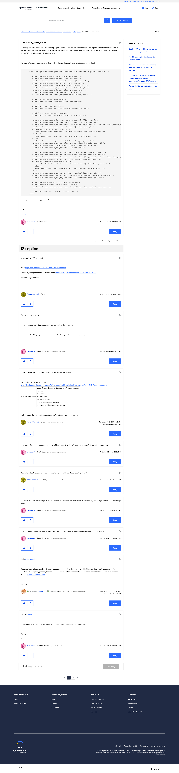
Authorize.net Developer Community (106, 8)
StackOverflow (134, 712)
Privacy (143, 746)
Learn (53, 699)
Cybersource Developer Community (25, 8)
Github (130, 708)
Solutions (55, 708)
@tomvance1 (30, 559)
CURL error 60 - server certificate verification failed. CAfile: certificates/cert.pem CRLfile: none (142, 78)
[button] (24, 231)
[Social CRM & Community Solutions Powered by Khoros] (155, 768)
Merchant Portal (20, 704)
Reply (115, 231)
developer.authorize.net (131, 1)
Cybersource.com (97, 699)
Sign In (157, 8)
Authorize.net (129, 746)
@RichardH (31, 614)
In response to (57, 351)
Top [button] (22, 768)
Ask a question (122, 20)
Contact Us (95, 704)
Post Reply (111, 667)
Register (17, 699)
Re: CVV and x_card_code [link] (90, 32)
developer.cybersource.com (150, 1)
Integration (76, 32)
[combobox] (78, 20)
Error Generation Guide (36, 575)
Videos (54, 704)
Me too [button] (27, 215)
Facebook (132, 704)
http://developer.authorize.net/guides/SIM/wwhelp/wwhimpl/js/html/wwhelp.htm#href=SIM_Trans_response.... (64, 385)
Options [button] (156, 31)
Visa (116, 746)
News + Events (96, 708)
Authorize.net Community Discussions (58, 32)
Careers (94, 712)
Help (146, 8)
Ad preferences (157, 746)
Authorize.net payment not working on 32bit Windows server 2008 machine (142, 67)
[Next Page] (77, 677)
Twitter (131, 699)
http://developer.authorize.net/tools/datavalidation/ (45, 268)
